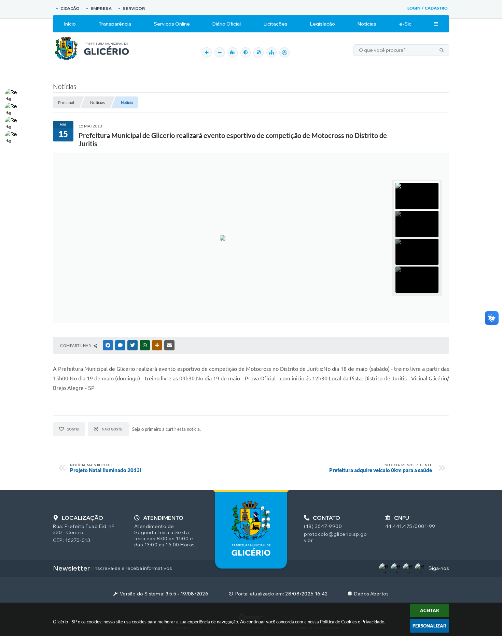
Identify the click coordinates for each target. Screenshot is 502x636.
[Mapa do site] (271, 52)
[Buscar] (441, 50)
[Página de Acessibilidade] (284, 52)
